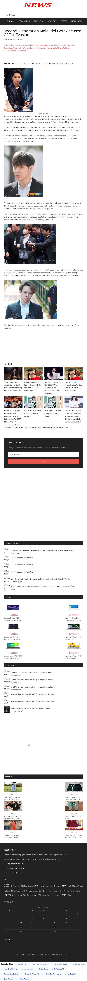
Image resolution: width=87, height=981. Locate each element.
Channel (36, 885)
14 (43, 923)
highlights (7, 891)
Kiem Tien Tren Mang (52, 974)
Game (72, 885)
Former (59, 886)
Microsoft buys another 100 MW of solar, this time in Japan (32, 694)
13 (32, 923)
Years (66, 427)
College (42, 886)
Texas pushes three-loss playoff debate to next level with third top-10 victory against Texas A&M (40, 45)
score (16, 895)
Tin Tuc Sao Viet (58, 969)
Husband (33, 427)
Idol (11, 891)
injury (18, 891)
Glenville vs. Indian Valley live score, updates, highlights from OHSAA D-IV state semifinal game (40, 580)
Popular (66, 891)
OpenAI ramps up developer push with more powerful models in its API (30, 709)
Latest (30, 891)
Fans (47, 886)
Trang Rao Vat (23, 979)
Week (70, 895)
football (54, 886)
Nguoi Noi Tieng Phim (31, 974)
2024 (7, 885)
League (36, 891)
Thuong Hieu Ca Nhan (10, 974)
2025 (12, 886)
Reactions (72, 891)
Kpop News (15, 425)
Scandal (55, 427)
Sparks (20, 895)
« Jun (5, 939)
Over (61, 891)
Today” (44, 895)
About (17, 886)
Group (80, 886)
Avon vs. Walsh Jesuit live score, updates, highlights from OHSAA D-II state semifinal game (42, 587)
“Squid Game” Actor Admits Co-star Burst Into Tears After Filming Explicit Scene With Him (37, 48)
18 (9, 927)
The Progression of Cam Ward (15, 51)
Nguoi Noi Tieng (77, 964)
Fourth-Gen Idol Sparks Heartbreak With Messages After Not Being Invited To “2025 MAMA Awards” (12, 416)
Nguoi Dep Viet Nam (10, 969)
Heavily (27, 427)
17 (77, 923)
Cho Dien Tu (21, 964)
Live (41, 890)
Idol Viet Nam (27, 969)
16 (66, 923)
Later (50, 427)
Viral (58, 895)
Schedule (8, 895)
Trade (48, 895)
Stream (30, 895)
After (22, 885)
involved (39, 427)
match (46, 891)
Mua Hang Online (60, 964)
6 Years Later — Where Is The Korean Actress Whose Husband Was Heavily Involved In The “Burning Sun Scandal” (73, 416)
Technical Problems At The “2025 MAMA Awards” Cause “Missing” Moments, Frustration (52, 387)
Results (78, 891)
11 (9, 923)
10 (77, 918)
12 (21, 923)
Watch (64, 895)
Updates (53, 895)
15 (55, 923)
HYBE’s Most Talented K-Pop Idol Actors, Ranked (32, 413)
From (65, 885)
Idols (15, 891)
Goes (76, 886)
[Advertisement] (43, 58)
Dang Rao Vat (7, 979)
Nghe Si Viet (42, 969)
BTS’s (30, 886)
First (50, 886)
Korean (45, 427)
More (50, 891)
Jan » (9, 939)
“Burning (15, 427)
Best (26, 886)
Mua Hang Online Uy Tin (39, 964)
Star (24, 895)
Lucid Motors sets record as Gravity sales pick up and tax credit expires (32, 674)
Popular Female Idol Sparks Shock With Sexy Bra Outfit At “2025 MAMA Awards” (33, 386)
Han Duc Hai (70, 974)
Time (38, 895)
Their (34, 895)
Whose (61, 427)
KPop (26, 891)
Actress (21, 427)
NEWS (43, 5)
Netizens (56, 891)
